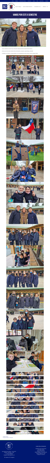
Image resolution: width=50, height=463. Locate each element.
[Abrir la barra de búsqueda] (47, 6)
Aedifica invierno (5, 436)
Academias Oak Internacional (41, 448)
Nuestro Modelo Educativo (27, 6)
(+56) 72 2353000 (10, 453)
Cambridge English (40, 449)
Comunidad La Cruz (37, 6)
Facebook (7, 457)
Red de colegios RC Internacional (41, 452)
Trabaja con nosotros (41, 454)
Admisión (44, 6)
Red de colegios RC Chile (40, 453)
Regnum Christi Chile (41, 451)
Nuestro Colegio (18, 6)
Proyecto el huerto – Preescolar (8, 437)
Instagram (12, 457)
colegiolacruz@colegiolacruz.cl (9, 455)
